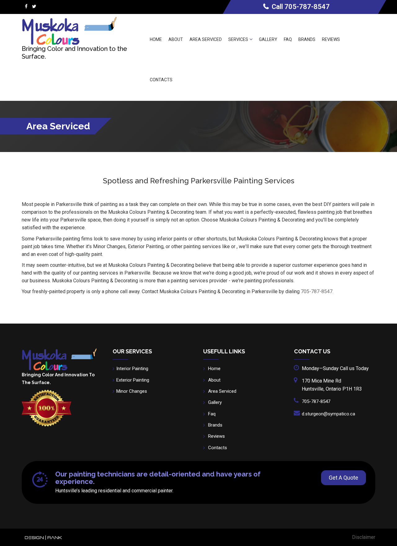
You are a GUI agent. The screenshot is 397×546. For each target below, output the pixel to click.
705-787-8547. (317, 291)
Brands (306, 39)
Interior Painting (132, 368)
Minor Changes (131, 391)
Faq (288, 39)
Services (238, 39)
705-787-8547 (307, 7)
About (175, 39)
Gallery (268, 39)
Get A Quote (343, 477)
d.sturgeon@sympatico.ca (328, 414)
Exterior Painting (132, 380)
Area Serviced (206, 39)
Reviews (331, 39)
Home (156, 39)
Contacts (161, 79)
